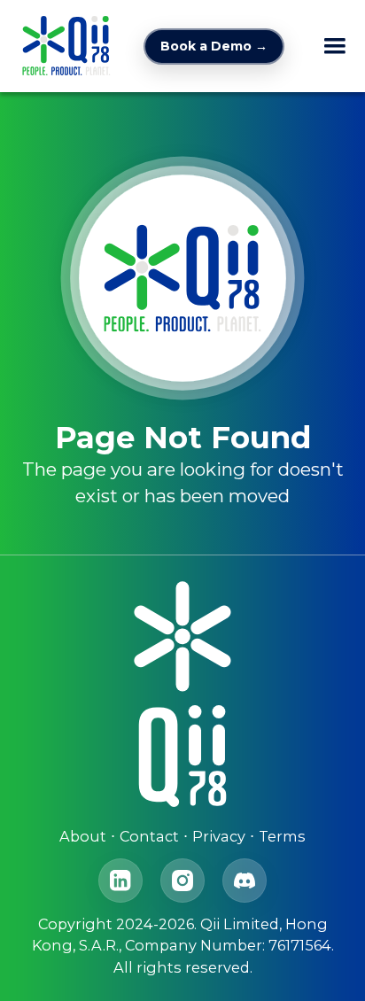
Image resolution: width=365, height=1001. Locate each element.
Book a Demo (214, 46)
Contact (149, 836)
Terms (282, 836)
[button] (335, 46)
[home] (62, 45)
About (82, 836)
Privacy (218, 836)
